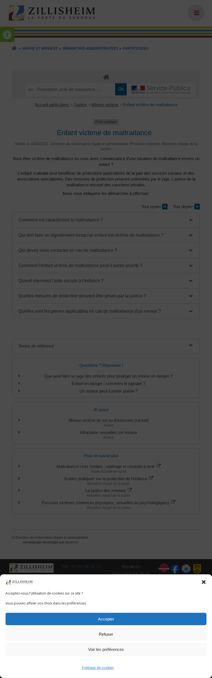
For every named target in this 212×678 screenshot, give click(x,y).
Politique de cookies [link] (98, 667)
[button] (203, 582)
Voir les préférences (106, 649)
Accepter (106, 619)
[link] (19, 582)
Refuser (106, 634)
